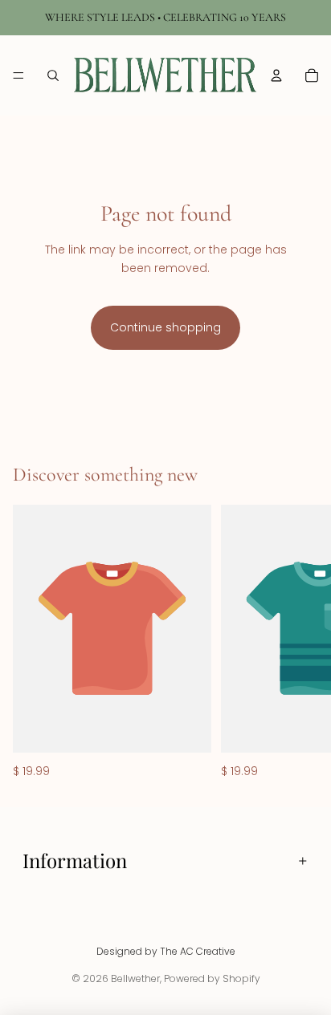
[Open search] (53, 75)
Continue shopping (165, 327)
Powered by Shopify (212, 978)
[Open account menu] (276, 75)
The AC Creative (197, 951)
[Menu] (18, 75)
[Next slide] (300, 642)
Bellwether (135, 978)
